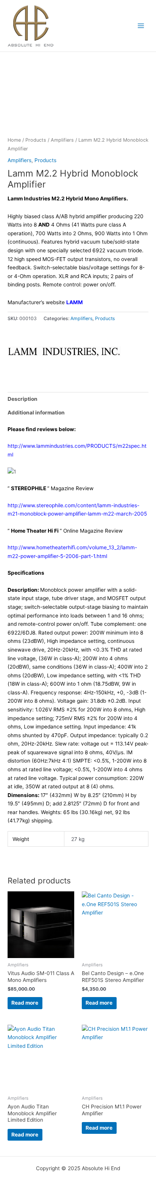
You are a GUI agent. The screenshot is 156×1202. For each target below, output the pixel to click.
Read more (24, 1003)
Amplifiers (62, 140)
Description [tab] (22, 399)
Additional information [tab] (36, 413)
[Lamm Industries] (64, 351)
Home (14, 140)
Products (35, 140)
